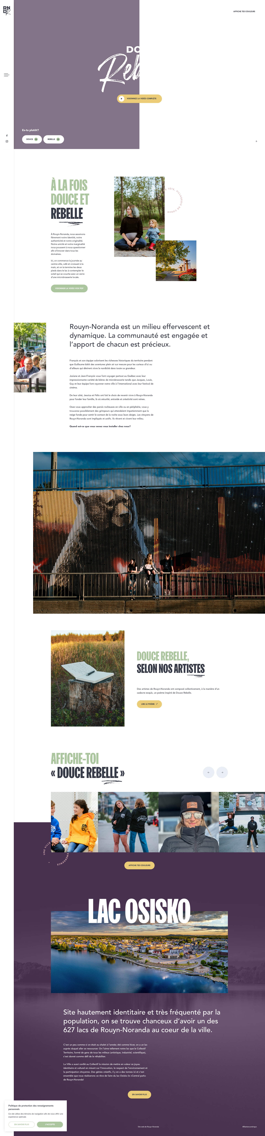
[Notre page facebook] (6, 137)
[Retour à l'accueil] (6, 10)
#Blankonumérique (250, 1127)
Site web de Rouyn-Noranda (148, 1127)
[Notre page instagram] (7, 141)
